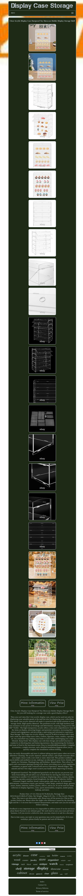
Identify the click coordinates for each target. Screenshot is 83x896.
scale (61, 874)
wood (17, 859)
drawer (26, 856)
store (42, 859)
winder (63, 860)
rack (23, 864)
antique (43, 864)
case (34, 855)
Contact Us (42, 885)
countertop (42, 856)
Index (42, 882)
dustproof (62, 856)
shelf (19, 868)
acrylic (17, 855)
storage (29, 868)
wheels (62, 864)
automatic (66, 869)
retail (69, 860)
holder (55, 855)
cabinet (22, 873)
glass (54, 873)
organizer (53, 859)
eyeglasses (69, 864)
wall (66, 874)
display (43, 868)
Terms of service (42, 891)
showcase (56, 868)
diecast (31, 874)
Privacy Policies (42, 888)
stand (35, 864)
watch (53, 863)
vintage (15, 864)
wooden (69, 856)
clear (46, 873)
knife (48, 856)
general (39, 874)
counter (25, 860)
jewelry (33, 860)
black (29, 864)
